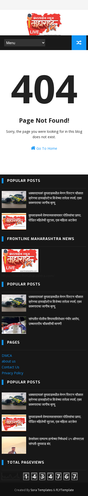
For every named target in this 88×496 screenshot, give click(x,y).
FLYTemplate (65, 490)
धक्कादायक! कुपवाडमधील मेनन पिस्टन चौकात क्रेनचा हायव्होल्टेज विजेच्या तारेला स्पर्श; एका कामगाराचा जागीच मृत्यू (56, 198)
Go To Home (46, 148)
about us (9, 361)
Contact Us (10, 367)
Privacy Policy (12, 373)
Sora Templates (41, 490)
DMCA (7, 355)
